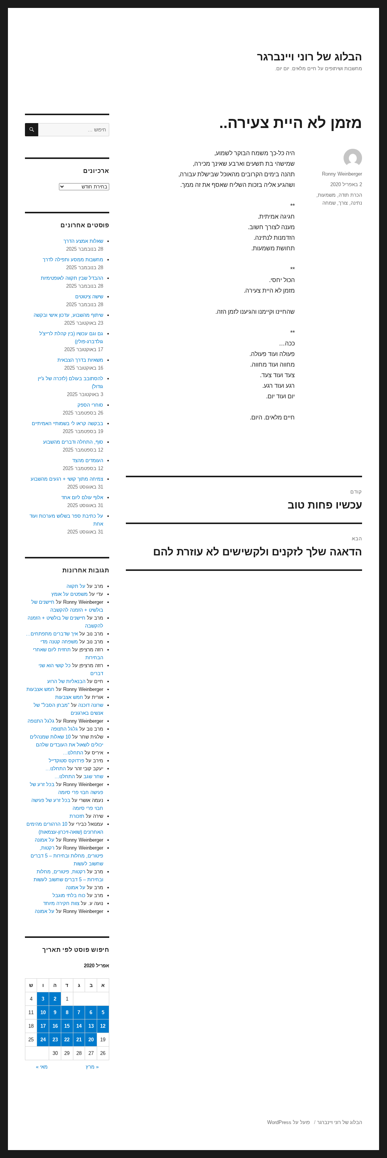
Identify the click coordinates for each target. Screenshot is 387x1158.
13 (91, 1026)
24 (43, 1039)
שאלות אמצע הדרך (83, 241)
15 (67, 1026)
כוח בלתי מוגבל (69, 895)
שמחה (329, 203)
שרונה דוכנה (90, 705)
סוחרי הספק (90, 405)
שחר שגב (93, 776)
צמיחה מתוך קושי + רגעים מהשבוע (67, 479)
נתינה (356, 203)
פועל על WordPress (288, 1122)
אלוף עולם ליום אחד (82, 497)
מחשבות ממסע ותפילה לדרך (73, 259)
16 (55, 1026)
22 (67, 1039)
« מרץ (92, 1067)
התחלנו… (73, 753)
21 (79, 1039)
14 (79, 1026)
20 (91, 1039)
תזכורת (77, 816)
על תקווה (76, 586)
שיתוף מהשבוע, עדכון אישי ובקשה (68, 315)
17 (43, 1026)
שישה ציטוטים (89, 296)
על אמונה (44, 840)
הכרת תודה (350, 195)
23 (55, 1039)
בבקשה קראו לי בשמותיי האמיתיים (67, 423)
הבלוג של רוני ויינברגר (309, 57)
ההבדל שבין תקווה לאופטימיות (72, 278)
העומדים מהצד (87, 460)
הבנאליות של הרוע (66, 681)
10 (43, 1012)
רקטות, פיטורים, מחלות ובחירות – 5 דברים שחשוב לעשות (67, 856)
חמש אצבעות (40, 689)
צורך (343, 203)
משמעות (327, 195)
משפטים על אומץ (69, 594)
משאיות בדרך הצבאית (80, 360)
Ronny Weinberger (342, 174)
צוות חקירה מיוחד (61, 903)
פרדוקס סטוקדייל (66, 760)
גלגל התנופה (41, 721)
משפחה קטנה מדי (59, 642)
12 (102, 1026)
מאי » (42, 1067)
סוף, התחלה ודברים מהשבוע (73, 442)
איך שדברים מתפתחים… (52, 634)
